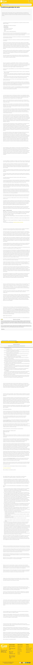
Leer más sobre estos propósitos (13, 340)
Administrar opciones (16, 344)
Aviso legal (27, 646)
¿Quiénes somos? (20, 646)
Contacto (19, 653)
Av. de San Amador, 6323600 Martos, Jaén (12, 652)
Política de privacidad (29, 648)
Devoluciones (28, 652)
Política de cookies (28, 649)
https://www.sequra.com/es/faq (18, 222)
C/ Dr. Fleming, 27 (12, 655)
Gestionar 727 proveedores (5, 340)
